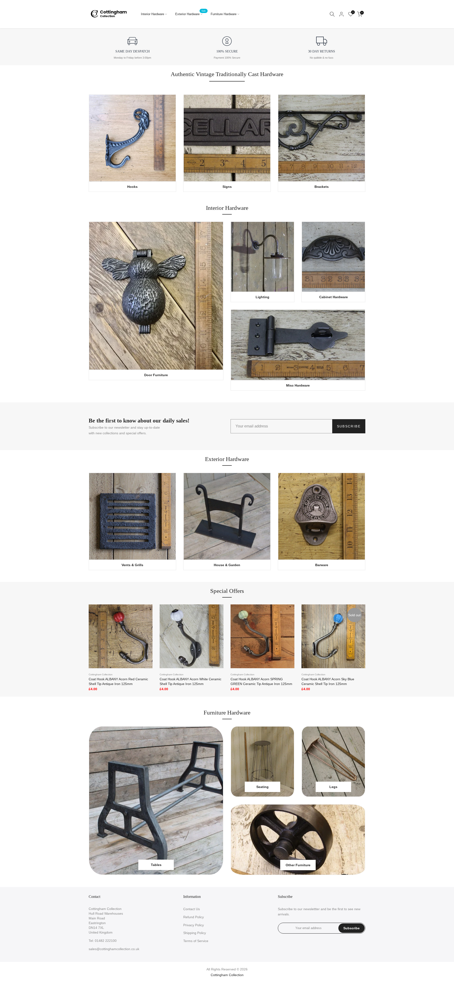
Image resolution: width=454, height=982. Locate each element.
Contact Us (191, 909)
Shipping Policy (194, 933)
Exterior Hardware (190, 13)
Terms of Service (195, 941)
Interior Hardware (152, 14)
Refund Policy (193, 917)
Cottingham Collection (101, 674)
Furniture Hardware (223, 14)
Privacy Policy (193, 925)
